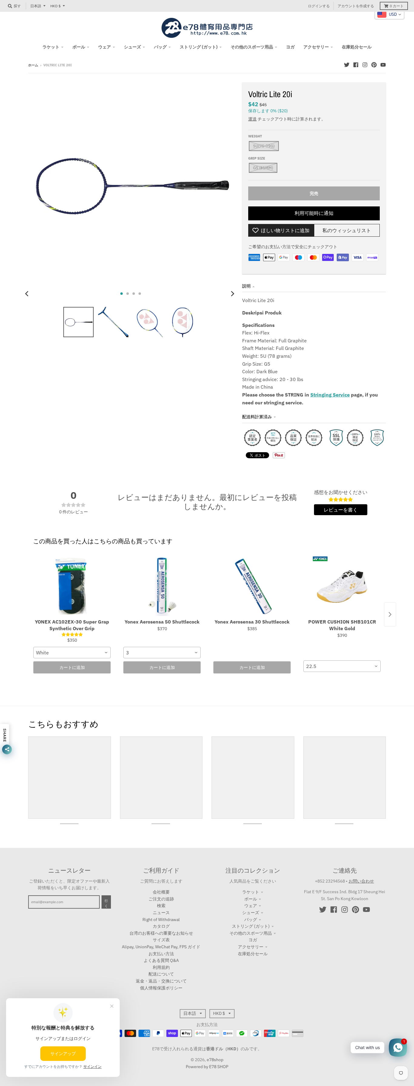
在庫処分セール (253, 953)
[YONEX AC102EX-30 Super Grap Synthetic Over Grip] (72, 585)
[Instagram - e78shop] (365, 64)
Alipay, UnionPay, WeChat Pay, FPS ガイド (161, 946)
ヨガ (253, 940)
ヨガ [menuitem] (290, 47)
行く (106, 903)
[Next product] (390, 614)
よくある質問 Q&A (161, 960)
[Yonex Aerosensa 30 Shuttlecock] (252, 585)
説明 (246, 286)
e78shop (215, 1059)
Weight (255, 136)
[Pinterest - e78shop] (374, 64)
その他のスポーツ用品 (250, 933)
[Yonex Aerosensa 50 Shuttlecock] (162, 585)
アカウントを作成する (356, 6)
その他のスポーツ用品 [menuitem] (252, 47)
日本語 (35, 6)
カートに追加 (72, 667)
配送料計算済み (257, 417)
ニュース (161, 912)
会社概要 (161, 892)
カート (397, 6)
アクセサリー (250, 946)
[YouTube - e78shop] (383, 64)
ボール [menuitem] (78, 47)
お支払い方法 (161, 953)
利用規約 (161, 967)
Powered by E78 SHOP (207, 1066)
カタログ (161, 926)
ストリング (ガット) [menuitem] (199, 47)
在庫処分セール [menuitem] (357, 47)
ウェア (250, 905)
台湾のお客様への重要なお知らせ (161, 933)
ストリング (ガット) (251, 926)
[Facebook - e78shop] (356, 64)
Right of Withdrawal (161, 919)
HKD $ (55, 6)
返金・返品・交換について (161, 981)
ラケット (250, 892)
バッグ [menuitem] (160, 47)
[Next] (232, 293)
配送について (161, 974)
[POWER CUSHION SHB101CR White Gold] (342, 585)
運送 (252, 119)
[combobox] (72, 652)
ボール (250, 899)
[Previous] (27, 293)
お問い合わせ (361, 881)
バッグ (250, 919)
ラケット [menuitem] (50, 47)
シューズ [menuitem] (132, 47)
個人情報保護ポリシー (161, 988)
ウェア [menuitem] (104, 47)
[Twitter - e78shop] (346, 64)
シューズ (250, 912)
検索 (161, 905)
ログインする (319, 6)
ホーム (33, 65)
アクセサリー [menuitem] (316, 47)
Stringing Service (330, 395)
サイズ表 (161, 940)
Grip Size (256, 158)
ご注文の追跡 (161, 899)
